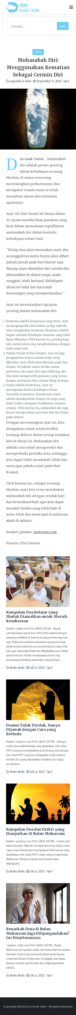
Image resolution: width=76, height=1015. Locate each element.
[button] (71, 7)
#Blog (38, 52)
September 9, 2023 (49, 81)
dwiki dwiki (17, 667)
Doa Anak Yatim (32, 158)
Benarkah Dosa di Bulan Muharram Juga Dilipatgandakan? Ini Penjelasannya (38, 933)
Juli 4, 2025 (37, 772)
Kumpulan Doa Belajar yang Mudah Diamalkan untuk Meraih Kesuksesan (36, 616)
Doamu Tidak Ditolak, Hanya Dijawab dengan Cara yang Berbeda (33, 729)
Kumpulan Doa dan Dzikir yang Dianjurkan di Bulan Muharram (35, 831)
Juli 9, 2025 (37, 667)
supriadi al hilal (20, 81)
